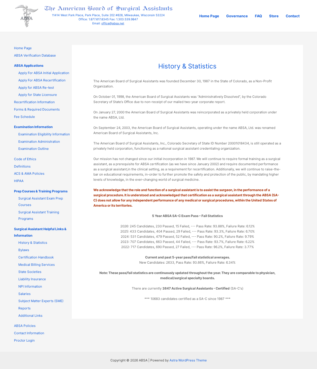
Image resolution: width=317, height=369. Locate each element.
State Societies (29, 272)
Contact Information (29, 333)
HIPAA (19, 181)
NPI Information (30, 286)
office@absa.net (112, 23)
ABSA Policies (25, 326)
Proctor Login (24, 340)
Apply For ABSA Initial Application (43, 73)
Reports (24, 308)
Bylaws (23, 250)
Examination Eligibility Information (44, 134)
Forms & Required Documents (37, 109)
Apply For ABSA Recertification (42, 80)
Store (274, 16)
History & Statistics (32, 243)
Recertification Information (34, 102)
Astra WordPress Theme (188, 360)
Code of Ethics (25, 159)
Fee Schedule (24, 117)
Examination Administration (39, 141)
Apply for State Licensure (37, 95)
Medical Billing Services (36, 265)
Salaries (24, 294)
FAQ (258, 16)
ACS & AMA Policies (29, 173)
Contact (293, 16)
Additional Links (30, 316)
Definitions (22, 166)
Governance (237, 16)
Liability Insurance (32, 279)
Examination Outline (33, 149)
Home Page (209, 16)
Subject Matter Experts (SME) (40, 301)
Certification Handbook (36, 257)
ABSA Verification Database (35, 55)
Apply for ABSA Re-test (36, 88)
